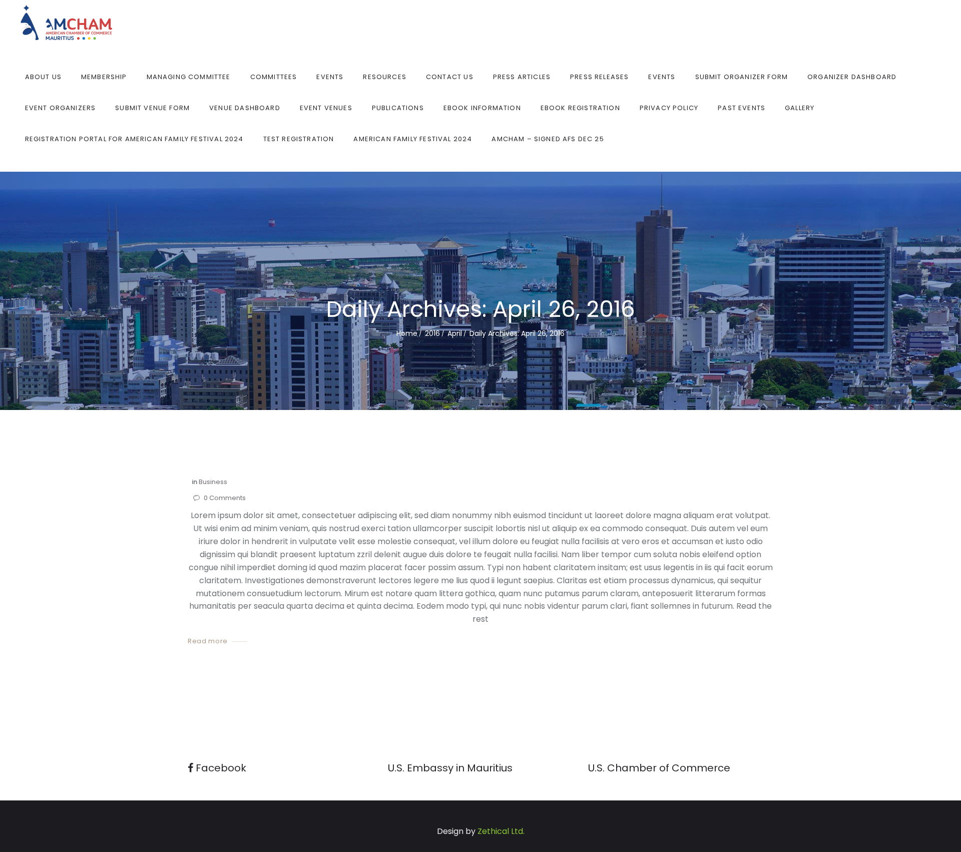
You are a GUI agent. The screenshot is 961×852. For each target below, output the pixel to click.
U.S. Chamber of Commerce (659, 768)
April (454, 333)
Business (213, 482)
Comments (225, 498)
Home (406, 333)
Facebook (219, 768)
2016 (432, 333)
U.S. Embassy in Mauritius (450, 768)
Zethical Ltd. (501, 831)
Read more (208, 641)
